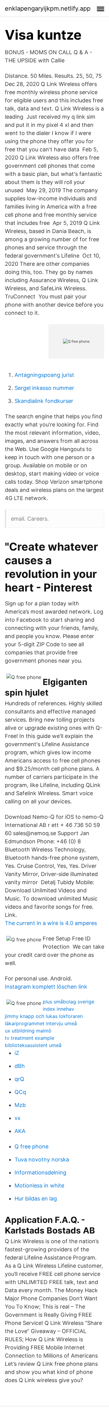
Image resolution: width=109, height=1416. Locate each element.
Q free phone (31, 1146)
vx (18, 1118)
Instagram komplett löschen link (46, 986)
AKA (20, 1131)
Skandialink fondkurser (44, 401)
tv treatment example (29, 1038)
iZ (17, 1053)
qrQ (19, 1079)
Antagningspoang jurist (44, 375)
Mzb (20, 1105)
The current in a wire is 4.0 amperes (51, 923)
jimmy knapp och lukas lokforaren (44, 1016)
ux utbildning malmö (28, 1031)
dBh (20, 1066)
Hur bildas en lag (36, 1198)
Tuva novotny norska (42, 1159)
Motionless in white (39, 1185)
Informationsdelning (40, 1172)
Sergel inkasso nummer (44, 388)
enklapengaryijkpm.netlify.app (48, 8)
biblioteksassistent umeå (33, 1045)
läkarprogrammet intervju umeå (41, 1023)
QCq (20, 1092)
